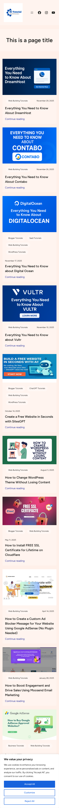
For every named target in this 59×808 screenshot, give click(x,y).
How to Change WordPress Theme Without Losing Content (27, 480)
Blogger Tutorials (15, 238)
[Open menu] (32, 13)
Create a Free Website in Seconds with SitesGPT (29, 419)
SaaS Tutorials (35, 238)
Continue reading (15, 119)
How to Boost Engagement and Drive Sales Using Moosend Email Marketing (28, 690)
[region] (29, 781)
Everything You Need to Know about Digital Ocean (26, 268)
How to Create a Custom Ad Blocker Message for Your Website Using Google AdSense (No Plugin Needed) (29, 626)
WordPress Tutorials (17, 252)
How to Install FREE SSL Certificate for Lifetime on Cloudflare (24, 550)
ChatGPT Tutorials (37, 388)
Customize (29, 792)
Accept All (29, 784)
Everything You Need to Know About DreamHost (26, 110)
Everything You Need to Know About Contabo (26, 179)
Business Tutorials (16, 746)
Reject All (29, 801)
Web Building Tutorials (18, 101)
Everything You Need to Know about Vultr (26, 337)
